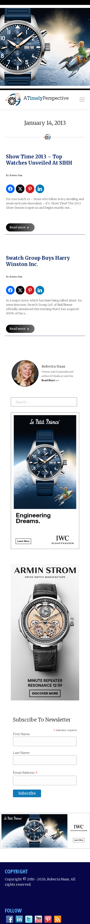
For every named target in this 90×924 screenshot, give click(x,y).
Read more (17, 227)
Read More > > (50, 380)
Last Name (21, 753)
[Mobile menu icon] (82, 99)
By (14, 175)
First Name (21, 734)
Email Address (25, 772)
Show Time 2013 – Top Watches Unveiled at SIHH (39, 160)
